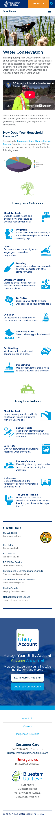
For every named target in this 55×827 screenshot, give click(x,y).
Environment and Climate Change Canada (27, 142)
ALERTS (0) (38, 3)
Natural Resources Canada (16, 597)
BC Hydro (8, 545)
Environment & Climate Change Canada (23, 571)
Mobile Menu (49, 11)
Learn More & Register (27, 677)
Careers (27, 726)
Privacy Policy (39, 814)
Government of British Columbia (19, 580)
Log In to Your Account (27, 686)
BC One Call (9, 554)
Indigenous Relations (27, 734)
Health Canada (10, 588)
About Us (27, 718)
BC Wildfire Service (12, 562)
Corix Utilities (12, 4)
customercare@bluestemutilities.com (27, 753)
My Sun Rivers (10, 533)
